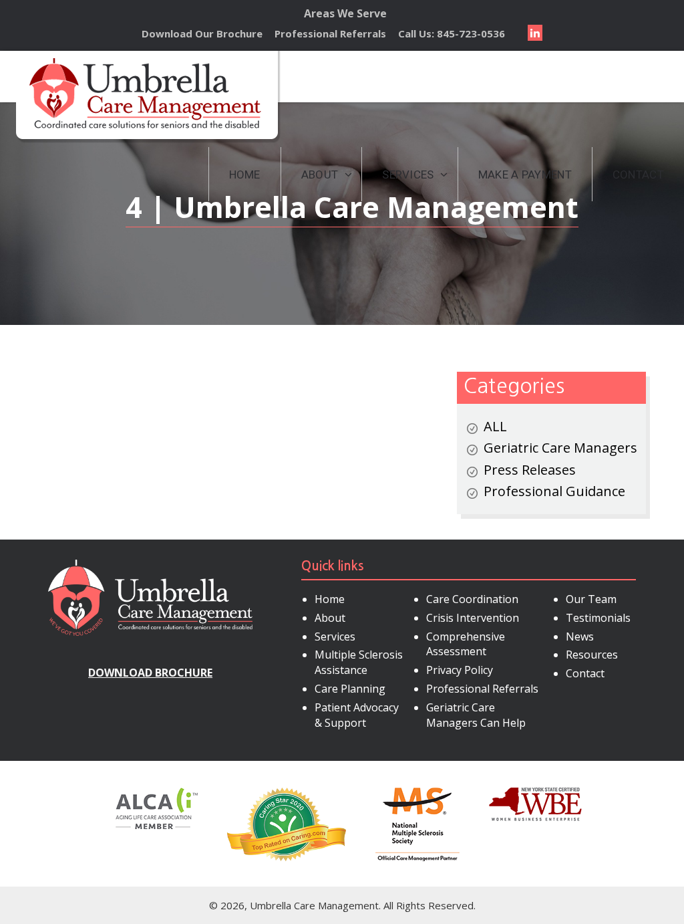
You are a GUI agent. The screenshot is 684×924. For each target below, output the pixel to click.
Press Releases (530, 470)
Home (330, 599)
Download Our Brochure (202, 33)
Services (335, 636)
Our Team (591, 599)
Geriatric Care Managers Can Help (476, 715)
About (330, 617)
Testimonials (598, 617)
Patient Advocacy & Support (357, 715)
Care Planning (350, 688)
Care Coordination (472, 599)
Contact (585, 673)
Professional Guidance (554, 491)
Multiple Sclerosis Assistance (359, 662)
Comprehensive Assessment (465, 644)
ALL (495, 426)
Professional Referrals (330, 33)
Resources (592, 654)
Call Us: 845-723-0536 (451, 33)
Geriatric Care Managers (560, 448)
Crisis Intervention (472, 617)
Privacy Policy (459, 670)
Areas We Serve (345, 13)
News (580, 636)
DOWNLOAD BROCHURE (150, 672)
